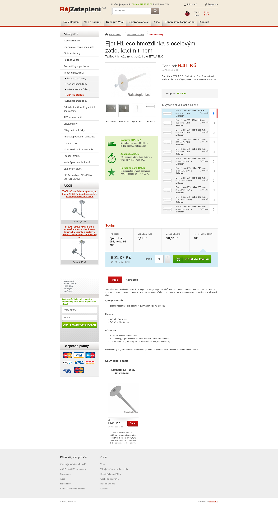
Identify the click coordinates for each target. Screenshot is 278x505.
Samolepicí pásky (73, 168)
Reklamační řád (107, 484)
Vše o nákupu (92, 22)
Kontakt (204, 22)
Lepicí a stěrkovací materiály (79, 47)
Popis (115, 280)
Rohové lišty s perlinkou (76, 66)
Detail (133, 423)
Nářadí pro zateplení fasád (77, 162)
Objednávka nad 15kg (110, 474)
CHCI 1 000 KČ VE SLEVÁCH (79, 325)
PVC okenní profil (73, 117)
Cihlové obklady (72, 53)
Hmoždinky (65, 484)
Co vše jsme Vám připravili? (73, 464)
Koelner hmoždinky (77, 84)
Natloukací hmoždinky (75, 100)
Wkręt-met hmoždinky (78, 89)
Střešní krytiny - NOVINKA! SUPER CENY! (78, 177)
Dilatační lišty (71, 123)
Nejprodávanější (138, 22)
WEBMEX (213, 501)
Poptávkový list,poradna (180, 22)
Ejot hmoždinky (156, 35)
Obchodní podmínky (109, 479)
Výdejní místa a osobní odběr (114, 469)
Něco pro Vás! (115, 22)
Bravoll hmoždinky (76, 78)
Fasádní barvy (71, 143)
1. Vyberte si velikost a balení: (180, 104)
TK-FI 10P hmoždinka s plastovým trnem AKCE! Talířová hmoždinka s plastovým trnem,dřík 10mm (79, 194)
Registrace (213, 4)
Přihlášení (192, 4)
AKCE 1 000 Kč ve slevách (73, 469)
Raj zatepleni (84, 9)
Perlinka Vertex (71, 59)
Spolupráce (65, 474)
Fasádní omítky (72, 155)
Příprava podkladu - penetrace (79, 136)
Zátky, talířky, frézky (74, 130)
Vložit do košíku (197, 259)
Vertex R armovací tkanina (72, 488)
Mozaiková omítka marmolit (78, 149)
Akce (156, 22)
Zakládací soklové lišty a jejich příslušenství (79, 109)
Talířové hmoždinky (135, 35)
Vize (102, 464)
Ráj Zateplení (71, 22)
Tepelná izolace (72, 40)
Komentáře (132, 280)
